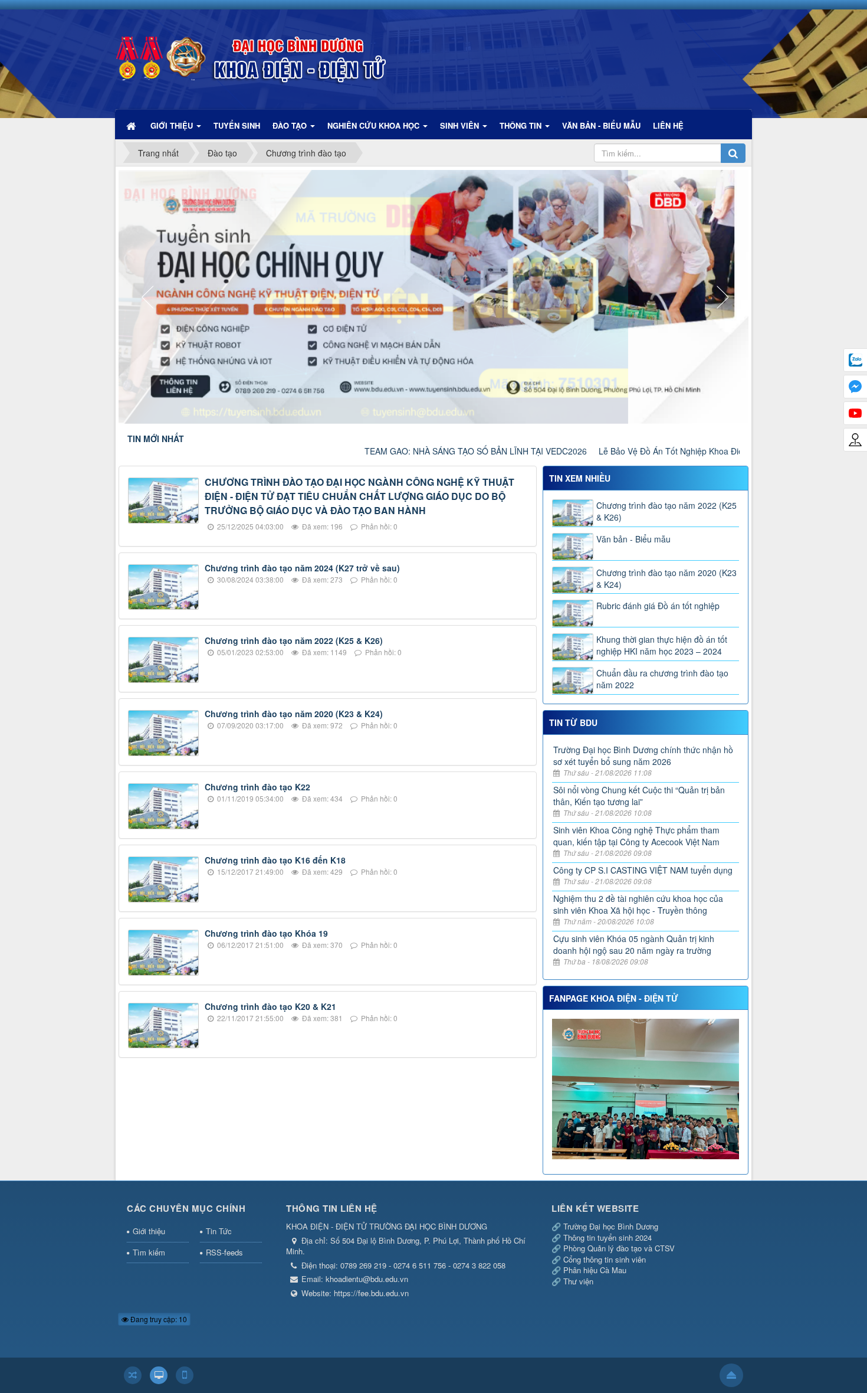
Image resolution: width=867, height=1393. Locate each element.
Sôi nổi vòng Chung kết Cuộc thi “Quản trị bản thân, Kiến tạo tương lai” (639, 795)
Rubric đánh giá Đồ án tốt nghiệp (658, 606)
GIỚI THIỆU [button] (172, 125)
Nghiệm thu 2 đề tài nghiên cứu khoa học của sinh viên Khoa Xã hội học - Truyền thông (638, 904)
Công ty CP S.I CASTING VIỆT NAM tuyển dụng (643, 870)
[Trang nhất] (132, 125)
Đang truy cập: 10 (158, 1319)
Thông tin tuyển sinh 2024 (607, 1237)
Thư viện (578, 1281)
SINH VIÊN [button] (460, 125)
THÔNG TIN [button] (522, 125)
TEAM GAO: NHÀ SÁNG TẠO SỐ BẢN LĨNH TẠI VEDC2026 (419, 451)
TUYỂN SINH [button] (237, 125)
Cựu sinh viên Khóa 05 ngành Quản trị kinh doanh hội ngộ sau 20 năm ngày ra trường (633, 944)
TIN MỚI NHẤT (155, 438)
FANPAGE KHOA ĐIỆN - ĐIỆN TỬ (613, 998)
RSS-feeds (224, 1252)
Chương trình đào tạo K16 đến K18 (275, 860)
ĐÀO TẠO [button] (290, 125)
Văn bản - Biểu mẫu (633, 539)
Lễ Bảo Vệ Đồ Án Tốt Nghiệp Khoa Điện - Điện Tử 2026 (646, 451)
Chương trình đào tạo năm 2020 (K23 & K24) (294, 714)
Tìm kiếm (149, 1252)
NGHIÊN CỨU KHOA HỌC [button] (374, 125)
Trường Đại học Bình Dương (610, 1226)
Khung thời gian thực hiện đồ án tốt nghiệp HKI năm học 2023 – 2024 (661, 645)
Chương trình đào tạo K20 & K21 (270, 1006)
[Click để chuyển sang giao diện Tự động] (133, 1375)
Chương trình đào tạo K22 (257, 787)
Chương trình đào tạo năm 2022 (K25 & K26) (294, 640)
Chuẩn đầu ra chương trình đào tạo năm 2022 (662, 679)
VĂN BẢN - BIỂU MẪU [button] (601, 125)
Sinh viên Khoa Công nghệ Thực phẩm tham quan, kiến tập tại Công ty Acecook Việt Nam (636, 836)
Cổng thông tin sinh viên (604, 1259)
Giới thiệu (149, 1231)
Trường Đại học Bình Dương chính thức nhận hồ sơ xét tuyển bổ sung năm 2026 (643, 755)
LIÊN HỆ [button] (668, 125)
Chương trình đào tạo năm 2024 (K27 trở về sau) (302, 568)
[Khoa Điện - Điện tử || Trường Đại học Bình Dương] (250, 54)
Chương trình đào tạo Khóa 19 (266, 933)
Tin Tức (219, 1231)
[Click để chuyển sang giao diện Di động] (184, 1375)
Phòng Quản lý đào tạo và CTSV (619, 1248)
